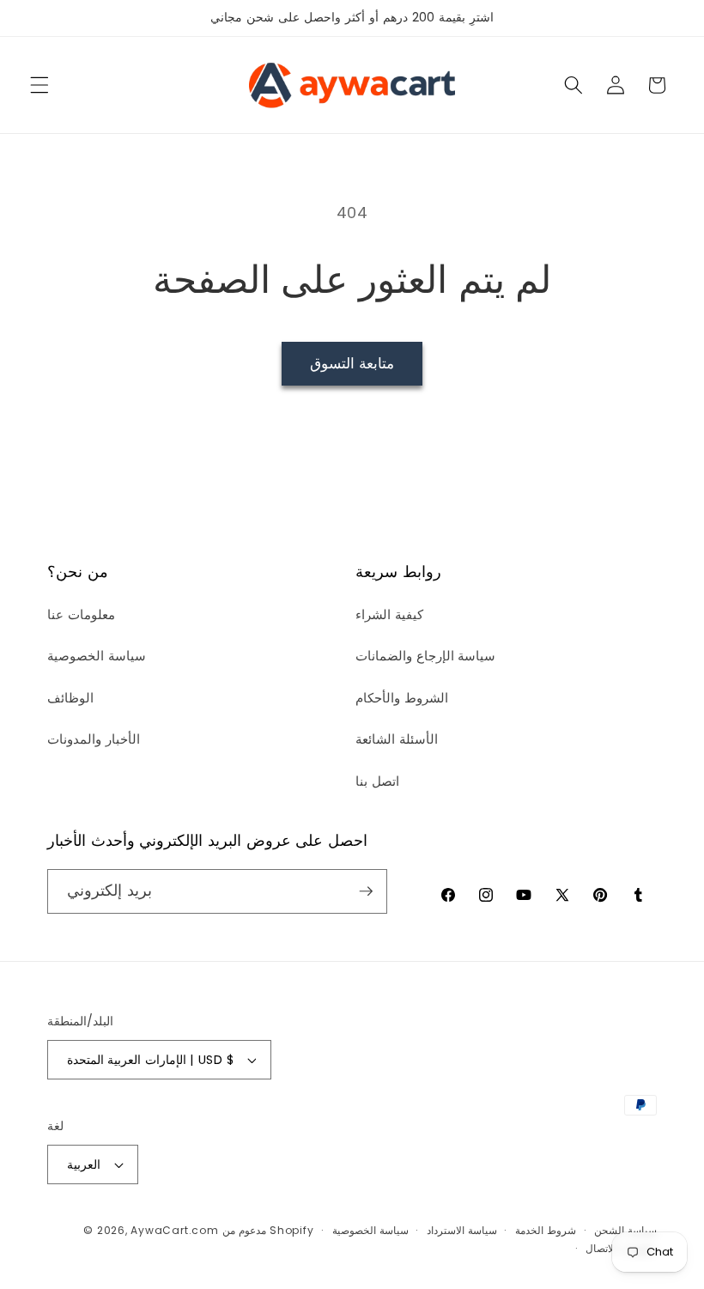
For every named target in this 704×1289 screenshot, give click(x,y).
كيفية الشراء (389, 614)
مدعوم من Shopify (267, 1230)
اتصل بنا (377, 781)
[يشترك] (365, 891)
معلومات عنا (81, 614)
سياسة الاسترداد (462, 1230)
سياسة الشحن (625, 1230)
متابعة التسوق (352, 364)
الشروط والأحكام (401, 698)
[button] (39, 85)
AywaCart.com (174, 1230)
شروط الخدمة (545, 1230)
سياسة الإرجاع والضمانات (425, 656)
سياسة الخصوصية (96, 656)
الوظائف (70, 698)
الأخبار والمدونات (93, 739)
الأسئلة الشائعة (396, 739)
